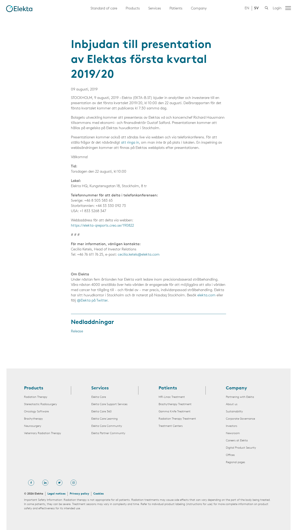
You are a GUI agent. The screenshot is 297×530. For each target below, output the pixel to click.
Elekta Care (98, 397)
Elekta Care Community (106, 426)
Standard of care (104, 8)
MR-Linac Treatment (172, 397)
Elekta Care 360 (101, 411)
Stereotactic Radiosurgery (40, 404)
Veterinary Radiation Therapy (42, 433)
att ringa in (130, 143)
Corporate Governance (240, 418)
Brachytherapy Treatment (175, 404)
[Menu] (288, 8)
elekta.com (206, 295)
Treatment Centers (171, 426)
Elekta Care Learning (104, 418)
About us (231, 404)
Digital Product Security (241, 447)
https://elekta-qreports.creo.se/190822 (102, 226)
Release (77, 331)
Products (133, 8)
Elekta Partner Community (108, 433)
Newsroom (233, 433)
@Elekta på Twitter (92, 301)
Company (199, 8)
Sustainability (234, 411)
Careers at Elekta (237, 440)
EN (247, 8)
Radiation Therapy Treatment (177, 418)
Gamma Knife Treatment (175, 411)
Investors (231, 426)
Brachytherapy (33, 418)
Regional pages (235, 462)
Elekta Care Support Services (109, 404)
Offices (230, 455)
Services (154, 8)
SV (256, 8)
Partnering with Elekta (240, 397)
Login (277, 8)
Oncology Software (36, 411)
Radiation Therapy (35, 397)
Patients (176, 8)
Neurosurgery (32, 426)
